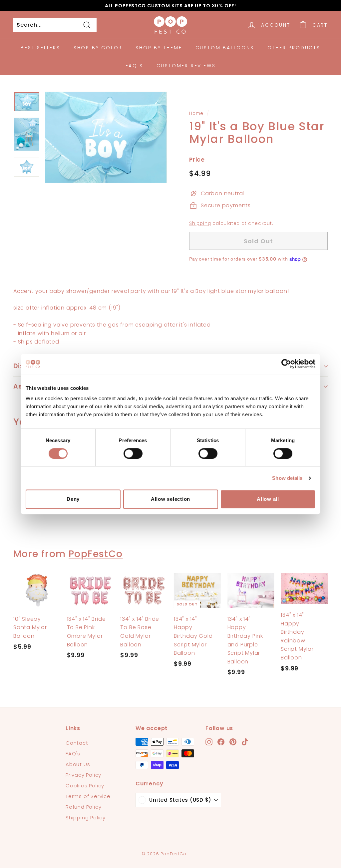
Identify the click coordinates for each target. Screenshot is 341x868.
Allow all (268, 499)
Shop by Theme (159, 47)
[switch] (133, 453)
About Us (78, 764)
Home (196, 113)
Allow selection (170, 499)
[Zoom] (106, 137)
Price (197, 160)
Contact (77, 742)
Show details (287, 478)
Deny (73, 499)
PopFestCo (96, 553)
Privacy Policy (83, 774)
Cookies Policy (85, 785)
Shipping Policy (86, 817)
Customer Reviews (186, 65)
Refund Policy (83, 806)
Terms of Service (88, 796)
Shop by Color (98, 47)
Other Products (293, 47)
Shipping (200, 223)
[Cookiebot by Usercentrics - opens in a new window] (286, 364)
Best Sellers (40, 47)
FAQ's (134, 65)
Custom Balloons (224, 47)
